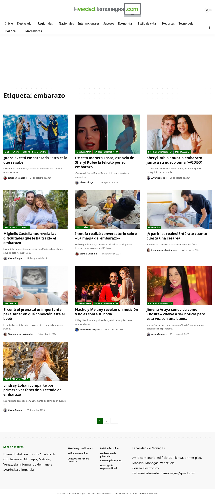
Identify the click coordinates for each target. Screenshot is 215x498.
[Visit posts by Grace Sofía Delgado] (77, 329)
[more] (209, 27)
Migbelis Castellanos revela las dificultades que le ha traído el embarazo (29, 238)
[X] (11, 10)
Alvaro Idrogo (86, 182)
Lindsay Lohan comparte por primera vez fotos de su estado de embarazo (32, 390)
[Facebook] (6, 10)
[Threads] (33, 10)
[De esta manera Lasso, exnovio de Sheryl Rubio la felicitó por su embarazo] (107, 134)
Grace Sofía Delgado (90, 329)
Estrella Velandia (16, 177)
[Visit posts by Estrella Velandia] (5, 178)
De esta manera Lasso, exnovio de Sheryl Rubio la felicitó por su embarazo (104, 162)
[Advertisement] (107, 59)
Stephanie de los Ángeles (164, 250)
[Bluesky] (38, 10)
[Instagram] (20, 10)
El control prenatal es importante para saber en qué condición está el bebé (34, 314)
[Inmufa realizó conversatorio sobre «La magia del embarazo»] (107, 209)
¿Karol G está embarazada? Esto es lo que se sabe (35, 160)
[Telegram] (24, 10)
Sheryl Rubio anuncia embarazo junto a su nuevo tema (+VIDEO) (174, 160)
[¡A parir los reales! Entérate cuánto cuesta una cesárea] (179, 209)
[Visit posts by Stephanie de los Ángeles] (148, 250)
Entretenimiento (34, 151)
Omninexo (123, 493)
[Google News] (15, 10)
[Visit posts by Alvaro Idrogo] (77, 183)
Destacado (12, 151)
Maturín (82, 227)
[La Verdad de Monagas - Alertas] (107, 10)
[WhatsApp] (29, 10)
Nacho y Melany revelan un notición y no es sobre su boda (106, 311)
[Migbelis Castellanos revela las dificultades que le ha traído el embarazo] (35, 209)
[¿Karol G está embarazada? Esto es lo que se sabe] (35, 134)
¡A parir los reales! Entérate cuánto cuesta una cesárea (177, 236)
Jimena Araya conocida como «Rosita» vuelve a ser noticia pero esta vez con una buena (176, 314)
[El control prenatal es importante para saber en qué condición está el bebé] (35, 285)
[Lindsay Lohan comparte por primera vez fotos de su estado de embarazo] (35, 361)
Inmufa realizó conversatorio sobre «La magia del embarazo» (106, 236)
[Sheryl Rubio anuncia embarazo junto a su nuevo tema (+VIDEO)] (179, 134)
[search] (199, 10)
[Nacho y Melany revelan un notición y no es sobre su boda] (107, 285)
